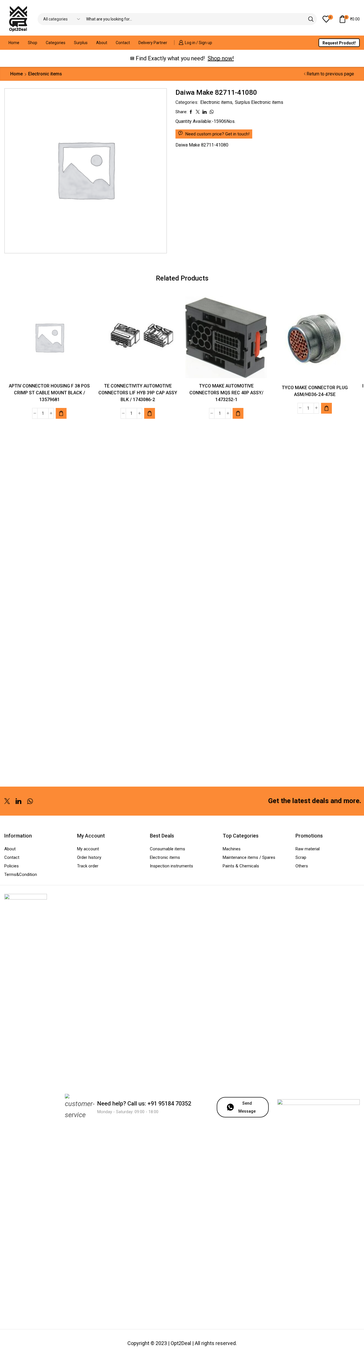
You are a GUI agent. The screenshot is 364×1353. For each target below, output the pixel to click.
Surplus (81, 42)
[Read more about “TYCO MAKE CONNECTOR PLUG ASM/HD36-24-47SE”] (326, 408)
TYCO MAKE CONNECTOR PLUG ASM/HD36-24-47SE (315, 391)
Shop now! (221, 58)
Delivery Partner (152, 42)
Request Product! (339, 43)
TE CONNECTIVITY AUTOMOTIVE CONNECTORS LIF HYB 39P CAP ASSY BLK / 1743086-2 (137, 392)
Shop (32, 42)
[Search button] (311, 19)
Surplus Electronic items (259, 102)
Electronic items (45, 74)
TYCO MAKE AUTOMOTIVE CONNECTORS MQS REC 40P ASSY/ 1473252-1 (226, 392)
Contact (123, 42)
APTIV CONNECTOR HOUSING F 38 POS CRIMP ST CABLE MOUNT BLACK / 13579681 (49, 392)
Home (14, 42)
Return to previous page (330, 74)
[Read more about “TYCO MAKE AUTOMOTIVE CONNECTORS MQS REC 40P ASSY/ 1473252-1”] (238, 413)
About (101, 42)
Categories (55, 42)
